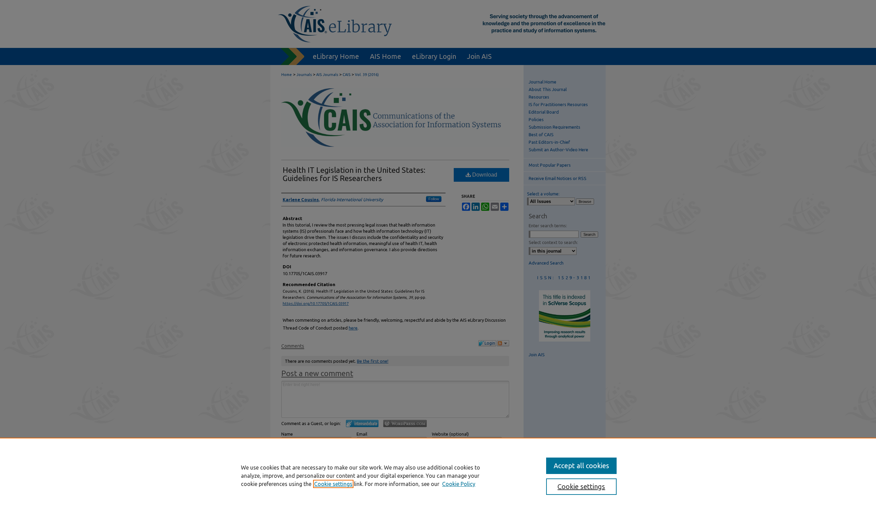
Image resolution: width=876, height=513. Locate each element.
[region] (438, 475)
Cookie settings (333, 484)
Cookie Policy (458, 484)
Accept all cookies (581, 466)
